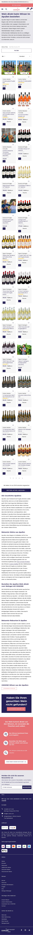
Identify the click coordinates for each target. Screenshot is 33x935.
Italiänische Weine (6, 867)
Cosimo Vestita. (13, 564)
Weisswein (4, 865)
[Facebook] (21, 930)
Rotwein (4, 863)
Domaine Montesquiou (7, 884)
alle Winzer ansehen (15, 709)
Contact (4, 906)
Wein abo (4, 914)
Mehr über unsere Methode (15, 761)
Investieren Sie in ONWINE (8, 903)
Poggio (3, 886)
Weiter (22, 478)
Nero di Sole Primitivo (23, 561)
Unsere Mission (5, 899)
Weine (3, 861)
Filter (16, 50)
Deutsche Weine (6, 869)
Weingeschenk (5, 923)
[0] (30, 9)
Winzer (3, 880)
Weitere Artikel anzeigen (15, 490)
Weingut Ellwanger (6, 890)
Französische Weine (7, 871)
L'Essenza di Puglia (9, 688)
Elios (3, 888)
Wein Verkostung (6, 917)
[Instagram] (25, 930)
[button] (2, 9)
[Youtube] (29, 930)
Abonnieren (27, 787)
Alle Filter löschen (13, 47)
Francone (4, 882)
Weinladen (4, 919)
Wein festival (5, 921)
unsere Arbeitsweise (7, 901)
